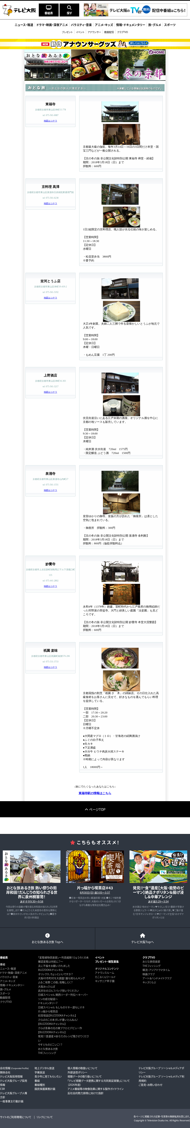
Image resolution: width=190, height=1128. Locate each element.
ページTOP (97, 809)
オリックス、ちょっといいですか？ (55, 974)
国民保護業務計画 (45, 1089)
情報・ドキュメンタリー (12, 985)
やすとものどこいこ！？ (50, 1044)
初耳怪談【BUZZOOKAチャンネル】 (57, 1015)
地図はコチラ (50, 121)
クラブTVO (122, 32)
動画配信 (109, 32)
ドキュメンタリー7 (48, 1003)
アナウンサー (94, 32)
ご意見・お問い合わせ (150, 1084)
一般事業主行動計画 (11, 1101)
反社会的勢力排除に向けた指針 (86, 1093)
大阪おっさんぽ (46, 986)
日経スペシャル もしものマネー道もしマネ (61, 1007)
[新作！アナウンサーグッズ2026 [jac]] (95, 44)
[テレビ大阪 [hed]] (19, 10)
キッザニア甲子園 (104, 981)
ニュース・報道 (8, 968)
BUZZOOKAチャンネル (50, 970)
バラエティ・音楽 (9, 977)
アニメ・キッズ (7, 981)
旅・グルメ (5, 989)
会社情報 (14, 1068)
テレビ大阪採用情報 (11, 1076)
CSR (2, 1089)
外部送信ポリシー (77, 1072)
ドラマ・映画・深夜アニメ (13, 972)
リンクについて (45, 1117)
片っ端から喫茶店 (48, 1011)
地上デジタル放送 (44, 1068)
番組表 (4, 957)
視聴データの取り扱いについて (85, 1076)
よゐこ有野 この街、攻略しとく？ (55, 982)
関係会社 (5, 1072)
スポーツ (5, 993)
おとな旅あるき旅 (48, 1049)
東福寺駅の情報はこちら (95, 793)
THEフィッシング (47, 1053)
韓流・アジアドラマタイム (156, 970)
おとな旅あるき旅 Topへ (47, 942)
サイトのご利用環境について (15, 1117)
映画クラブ (148, 974)
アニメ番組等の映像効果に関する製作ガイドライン (96, 1089)
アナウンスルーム (104, 972)
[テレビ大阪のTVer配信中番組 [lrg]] (135, 14)
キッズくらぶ (149, 982)
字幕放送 (40, 1072)
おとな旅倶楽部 (151, 961)
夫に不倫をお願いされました (54, 966)
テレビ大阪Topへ (142, 942)
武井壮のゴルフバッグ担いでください (58, 990)
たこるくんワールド (105, 977)
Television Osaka (156, 1120)
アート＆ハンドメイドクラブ (156, 978)
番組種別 (40, 1084)
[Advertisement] (95, 825)
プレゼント (67, 32)
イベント (80, 32)
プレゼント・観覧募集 (107, 961)
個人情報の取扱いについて (83, 1068)
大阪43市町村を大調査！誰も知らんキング (61, 978)
